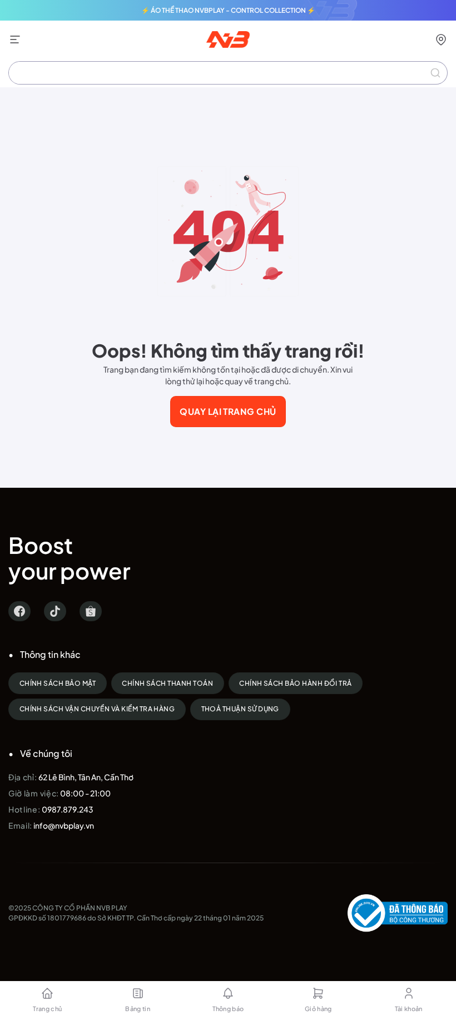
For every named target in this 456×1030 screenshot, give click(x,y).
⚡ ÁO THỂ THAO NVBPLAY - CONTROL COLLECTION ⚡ (228, 10)
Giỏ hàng (318, 1008)
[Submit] (435, 73)
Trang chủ (47, 1008)
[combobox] (228, 73)
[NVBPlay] (228, 39)
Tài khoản (409, 1008)
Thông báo (228, 1008)
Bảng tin (137, 1008)
